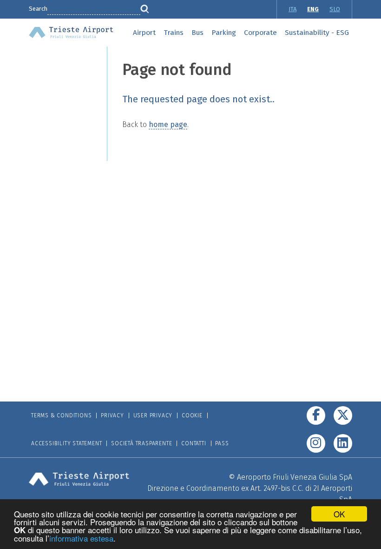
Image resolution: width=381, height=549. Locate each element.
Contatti (193, 443)
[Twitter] (343, 415)
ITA (292, 9)
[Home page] (71, 31)
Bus (197, 32)
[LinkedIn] (343, 443)
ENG (313, 9)
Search (38, 8)
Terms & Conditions (61, 415)
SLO (334, 9)
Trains (174, 32)
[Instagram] (316, 443)
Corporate (260, 32)
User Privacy (153, 415)
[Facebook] (316, 415)
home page (168, 124)
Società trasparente (141, 443)
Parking (223, 32)
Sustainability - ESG (317, 32)
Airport (144, 32)
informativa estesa (81, 538)
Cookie (192, 415)
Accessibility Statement (66, 443)
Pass (222, 443)
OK (339, 514)
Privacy (112, 415)
